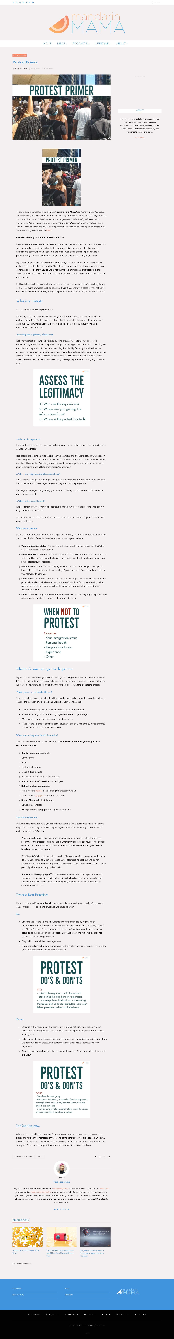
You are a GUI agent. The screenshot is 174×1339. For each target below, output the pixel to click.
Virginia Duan (21, 68)
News (61, 43)
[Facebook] (5, 153)
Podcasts (80, 43)
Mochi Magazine (60, 1188)
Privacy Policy (18, 1295)
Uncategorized (19, 55)
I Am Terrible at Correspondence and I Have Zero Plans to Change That (60, 1253)
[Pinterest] (5, 166)
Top (87, 1334)
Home (47, 43)
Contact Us (17, 1288)
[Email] (5, 173)
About (121, 43)
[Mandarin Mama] (87, 22)
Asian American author (41, 1192)
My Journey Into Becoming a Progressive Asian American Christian (92, 1253)
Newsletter (69, 1295)
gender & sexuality (23, 1156)
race (40, 1156)
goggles (39, 795)
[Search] (151, 2)
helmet (39, 791)
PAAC (48, 230)
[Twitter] (5, 160)
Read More (139, 137)
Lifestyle (102, 43)
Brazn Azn (104, 1188)
